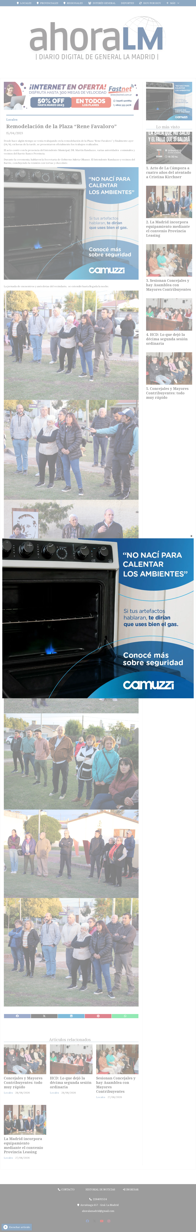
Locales (11, 119)
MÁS (172, 3)
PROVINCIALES (49, 3)
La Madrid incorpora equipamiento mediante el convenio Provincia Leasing (23, 1145)
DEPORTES (127, 3)
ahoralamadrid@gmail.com (98, 1211)
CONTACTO (68, 1189)
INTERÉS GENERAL (104, 3)
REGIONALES (75, 3)
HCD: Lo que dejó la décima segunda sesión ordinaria (70, 1082)
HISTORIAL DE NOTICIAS (100, 1189)
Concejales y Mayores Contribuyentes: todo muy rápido (23, 1082)
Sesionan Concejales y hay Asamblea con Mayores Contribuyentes (116, 1085)
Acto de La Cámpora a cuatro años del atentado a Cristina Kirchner (168, 172)
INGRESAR (132, 1189)
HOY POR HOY (152, 3)
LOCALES (25, 3)
